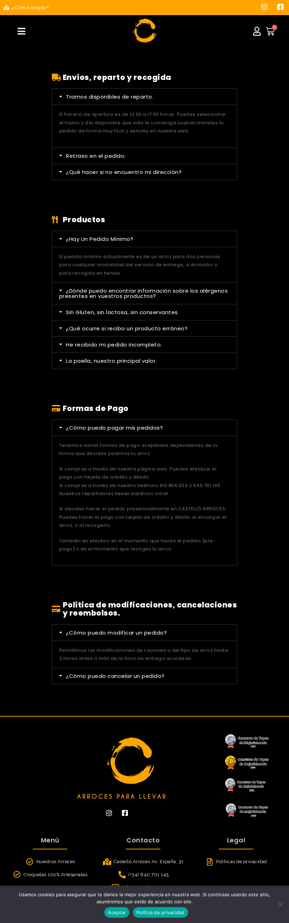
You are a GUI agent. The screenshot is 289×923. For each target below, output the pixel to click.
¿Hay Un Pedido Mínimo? (99, 239)
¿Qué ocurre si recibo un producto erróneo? (126, 328)
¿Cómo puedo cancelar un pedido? (115, 676)
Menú (50, 840)
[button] (144, 97)
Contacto (143, 840)
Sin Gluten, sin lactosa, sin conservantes (122, 312)
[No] (280, 904)
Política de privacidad (160, 912)
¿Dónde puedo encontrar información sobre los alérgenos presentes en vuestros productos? (143, 293)
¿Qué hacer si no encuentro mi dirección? (124, 172)
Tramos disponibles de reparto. (109, 96)
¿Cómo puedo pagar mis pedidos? (114, 427)
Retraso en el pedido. (96, 156)
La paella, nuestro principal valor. (111, 360)
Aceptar (117, 912)
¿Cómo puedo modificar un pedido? (116, 632)
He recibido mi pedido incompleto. (114, 344)
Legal (236, 840)
